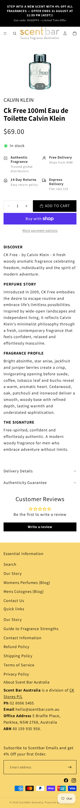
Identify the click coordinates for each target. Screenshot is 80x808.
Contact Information (23, 637)
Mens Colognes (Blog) (24, 591)
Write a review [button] (40, 526)
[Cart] (75, 33)
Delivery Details (18, 470)
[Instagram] (73, 780)
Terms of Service (19, 664)
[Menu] (5, 33)
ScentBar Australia (31, 802)
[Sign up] (69, 767)
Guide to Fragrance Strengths (31, 628)
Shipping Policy (18, 655)
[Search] (15, 33)
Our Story (13, 573)
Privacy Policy (16, 674)
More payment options (40, 230)
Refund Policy (16, 646)
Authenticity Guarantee (25, 482)
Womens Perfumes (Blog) (27, 582)
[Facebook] (66, 780)
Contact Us (14, 600)
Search (10, 564)
